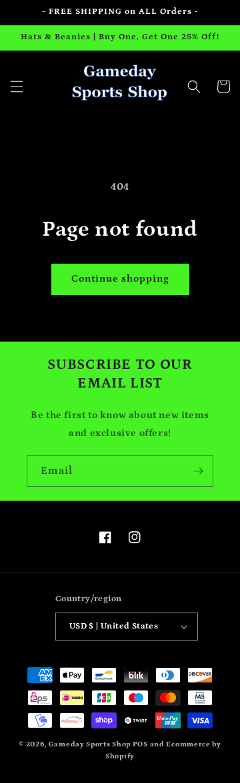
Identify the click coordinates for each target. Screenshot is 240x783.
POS (140, 744)
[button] (16, 86)
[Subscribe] (198, 471)
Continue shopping (120, 278)
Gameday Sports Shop (90, 744)
